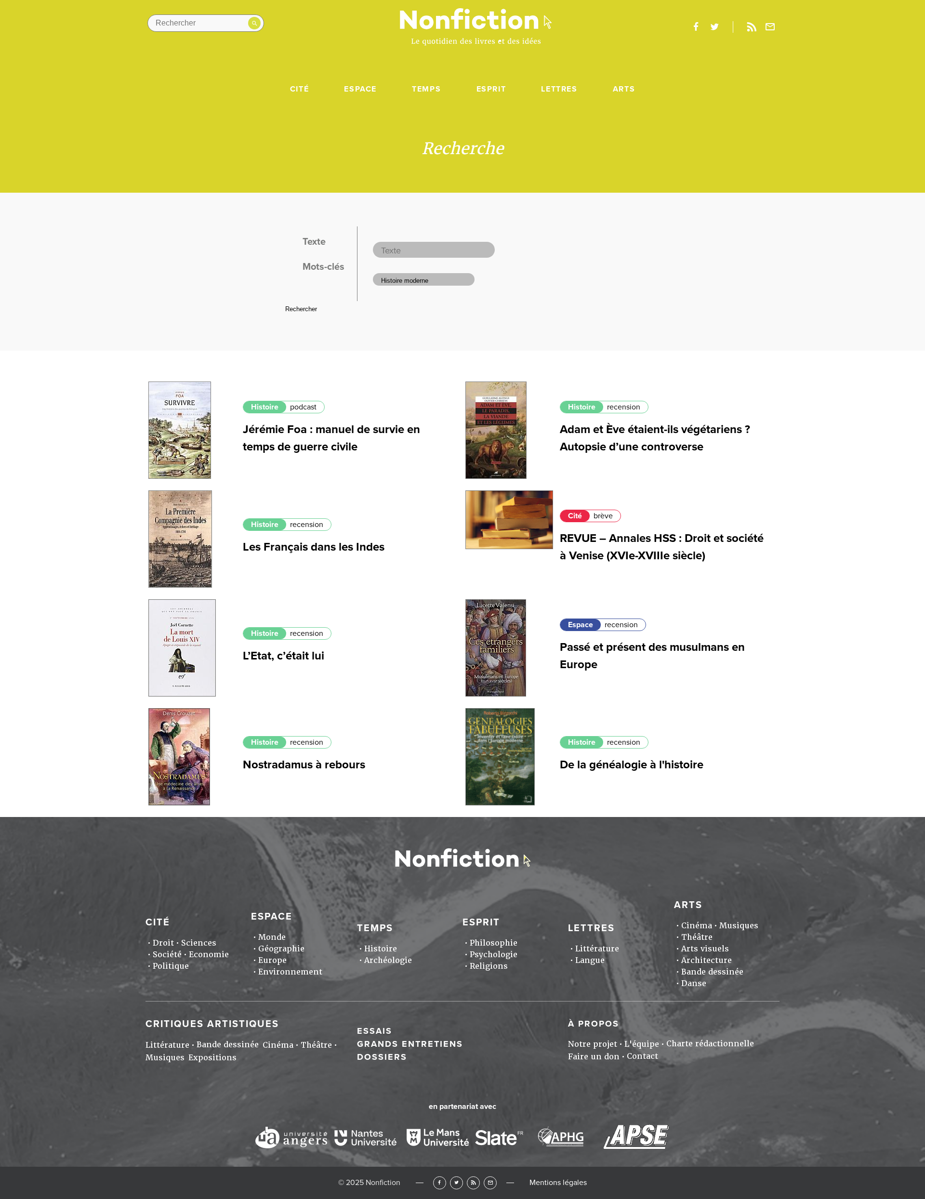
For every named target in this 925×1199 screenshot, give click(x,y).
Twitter (456, 1182)
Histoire (264, 407)
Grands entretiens (410, 1044)
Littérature (597, 949)
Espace (360, 89)
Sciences (198, 943)
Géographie (281, 949)
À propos (593, 1023)
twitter (714, 27)
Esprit (491, 89)
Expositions (212, 1058)
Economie (209, 954)
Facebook (439, 1182)
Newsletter (770, 27)
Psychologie (493, 954)
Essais (374, 1031)
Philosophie (493, 943)
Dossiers (382, 1057)
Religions (489, 966)
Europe (272, 960)
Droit (163, 943)
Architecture (706, 960)
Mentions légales (558, 1182)
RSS (473, 1182)
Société (167, 954)
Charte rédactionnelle (710, 1044)
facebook (696, 27)
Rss (751, 27)
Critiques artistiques (212, 1024)
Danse (693, 983)
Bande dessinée (712, 972)
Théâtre (697, 937)
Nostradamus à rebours (304, 765)
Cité (299, 89)
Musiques (738, 926)
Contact (642, 1056)
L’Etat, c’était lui (283, 656)
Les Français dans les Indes (313, 547)
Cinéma (696, 926)
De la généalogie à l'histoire (631, 765)
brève (603, 516)
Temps (426, 89)
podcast (303, 407)
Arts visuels (705, 949)
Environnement (290, 972)
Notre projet (592, 1044)
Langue (590, 960)
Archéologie (388, 960)
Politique (171, 966)
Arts (624, 89)
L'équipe (641, 1044)
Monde (272, 937)
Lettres (559, 89)
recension (623, 407)
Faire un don (594, 1057)
